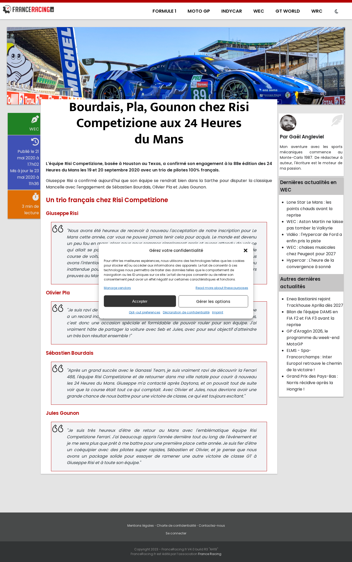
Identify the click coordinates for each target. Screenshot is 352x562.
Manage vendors (117, 288)
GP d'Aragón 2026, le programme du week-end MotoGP (313, 337)
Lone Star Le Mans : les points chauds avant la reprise (309, 208)
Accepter (139, 301)
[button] (245, 250)
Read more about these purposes (222, 288)
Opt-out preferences (144, 312)
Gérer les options (213, 301)
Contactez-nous (212, 525)
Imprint (217, 312)
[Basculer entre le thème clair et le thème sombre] (337, 11)
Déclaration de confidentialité (186, 312)
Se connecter (176, 533)
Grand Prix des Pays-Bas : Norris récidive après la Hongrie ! (312, 382)
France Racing (209, 554)
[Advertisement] (176, 66)
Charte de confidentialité (176, 525)
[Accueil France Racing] (28, 10)
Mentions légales (140, 525)
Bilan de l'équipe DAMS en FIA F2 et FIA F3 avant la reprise (312, 318)
